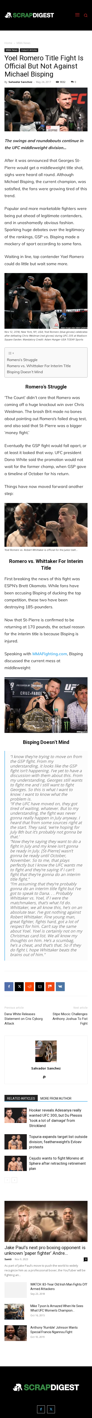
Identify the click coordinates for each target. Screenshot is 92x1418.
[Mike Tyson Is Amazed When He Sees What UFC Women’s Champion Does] (14, 1311)
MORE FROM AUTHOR (55, 1098)
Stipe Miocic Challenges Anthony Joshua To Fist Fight (70, 1018)
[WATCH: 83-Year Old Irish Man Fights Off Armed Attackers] (15, 1290)
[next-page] (14, 1180)
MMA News (23, 43)
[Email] (39, 986)
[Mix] (50, 986)
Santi (8, 1259)
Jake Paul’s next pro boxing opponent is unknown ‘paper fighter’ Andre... (45, 1250)
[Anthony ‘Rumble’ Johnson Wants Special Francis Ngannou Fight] (15, 1333)
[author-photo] (46, 1062)
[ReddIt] (29, 986)
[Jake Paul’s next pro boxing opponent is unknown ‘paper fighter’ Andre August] (46, 1221)
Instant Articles (29, 50)
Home (8, 43)
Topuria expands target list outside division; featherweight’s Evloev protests (58, 1141)
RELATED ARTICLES (21, 1098)
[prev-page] (7, 1180)
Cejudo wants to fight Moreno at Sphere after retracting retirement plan (57, 1163)
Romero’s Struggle (22, 359)
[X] (19, 986)
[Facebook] (8, 986)
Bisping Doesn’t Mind (25, 372)
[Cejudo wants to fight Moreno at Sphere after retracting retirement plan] (15, 1163)
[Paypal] (46, 1077)
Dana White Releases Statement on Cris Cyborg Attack (23, 1018)
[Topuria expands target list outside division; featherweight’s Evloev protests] (15, 1142)
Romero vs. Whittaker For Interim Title (39, 366)
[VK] (60, 986)
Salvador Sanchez (20, 82)
